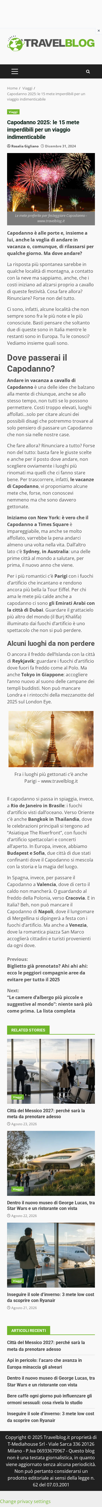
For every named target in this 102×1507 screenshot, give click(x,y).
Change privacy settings (25, 1501)
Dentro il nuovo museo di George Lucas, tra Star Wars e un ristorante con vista (51, 1163)
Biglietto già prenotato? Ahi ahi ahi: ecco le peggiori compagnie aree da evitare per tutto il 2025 (47, 969)
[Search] (88, 71)
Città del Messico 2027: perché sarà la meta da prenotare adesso (51, 1071)
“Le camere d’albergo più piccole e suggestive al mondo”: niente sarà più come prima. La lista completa (49, 1000)
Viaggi (13, 112)
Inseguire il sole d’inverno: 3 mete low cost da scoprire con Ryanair (51, 1255)
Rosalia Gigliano (25, 146)
